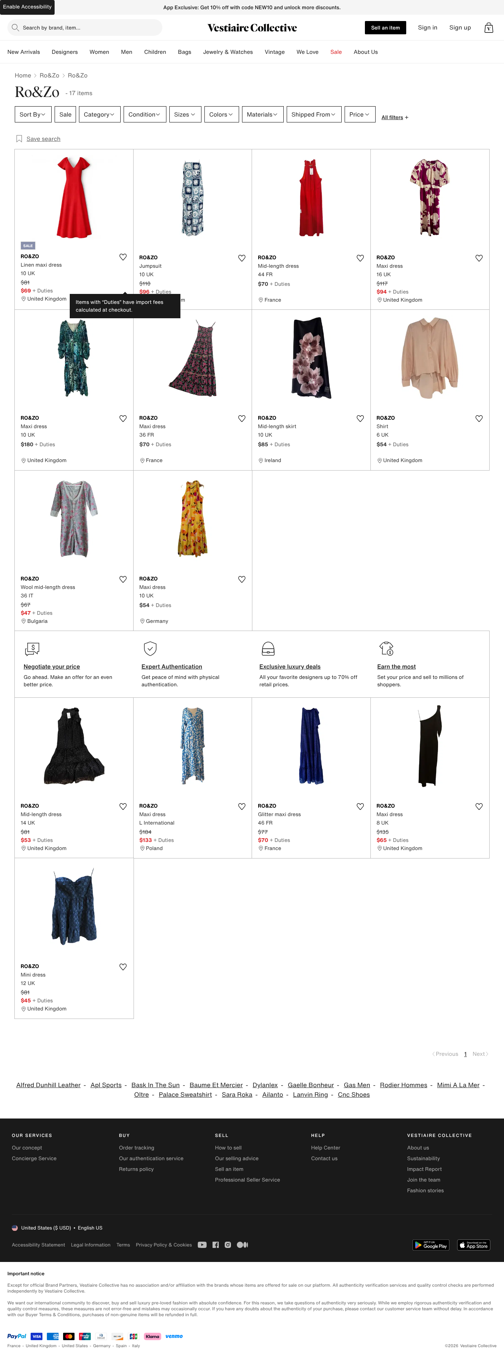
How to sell (228, 1148)
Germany (102, 1346)
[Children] (172, 52)
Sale (336, 52)
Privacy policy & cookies (164, 1244)
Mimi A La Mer (458, 1085)
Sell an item (385, 27)
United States (75, 1346)
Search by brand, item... (51, 27)
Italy (136, 1346)
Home (23, 75)
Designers (65, 52)
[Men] (138, 52)
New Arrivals (23, 52)
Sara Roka (237, 1094)
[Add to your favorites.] (123, 257)
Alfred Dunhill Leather (48, 1085)
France (14, 1346)
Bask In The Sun (155, 1085)
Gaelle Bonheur (311, 1085)
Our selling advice (237, 1158)
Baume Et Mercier (216, 1085)
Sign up (460, 27)
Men (126, 52)
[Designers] (84, 52)
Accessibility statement (38, 1244)
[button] (489, 27)
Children (155, 52)
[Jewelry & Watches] (259, 52)
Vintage (274, 52)
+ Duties (42, 290)
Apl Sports (105, 1085)
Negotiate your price (52, 666)
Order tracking (136, 1148)
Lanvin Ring (310, 1094)
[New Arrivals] (46, 52)
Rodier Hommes (403, 1085)
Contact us (324, 1158)
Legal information (90, 1244)
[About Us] (384, 52)
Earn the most (396, 666)
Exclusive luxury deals (290, 666)
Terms (123, 1244)
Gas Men (357, 1085)
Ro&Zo (49, 75)
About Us (366, 52)
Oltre (141, 1094)
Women (99, 52)
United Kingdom (41, 1346)
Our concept (27, 1148)
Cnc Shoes (354, 1094)
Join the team (424, 1180)
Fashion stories (425, 1190)
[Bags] (197, 52)
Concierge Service (34, 1158)
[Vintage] (291, 52)
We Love (308, 52)
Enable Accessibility (27, 7)
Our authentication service (151, 1158)
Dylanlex (265, 1085)
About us (418, 1148)
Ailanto (272, 1094)
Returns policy (136, 1169)
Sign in (428, 27)
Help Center (325, 1148)
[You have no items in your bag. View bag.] (489, 27)
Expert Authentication (172, 666)
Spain (121, 1346)
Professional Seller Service (247, 1180)
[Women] (115, 52)
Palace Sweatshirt (185, 1094)
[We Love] (325, 52)
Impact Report (424, 1169)
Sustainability (423, 1158)
